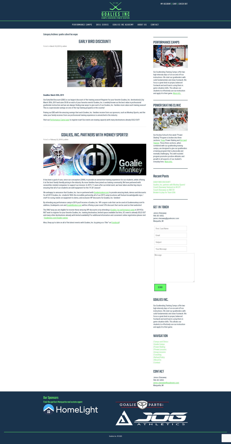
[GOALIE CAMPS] (170, 56)
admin (65, 46)
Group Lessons (159, 352)
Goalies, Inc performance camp (123, 210)
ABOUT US (142, 25)
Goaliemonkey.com (101, 192)
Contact (156, 362)
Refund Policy (159, 357)
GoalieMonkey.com (74, 205)
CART (175, 4)
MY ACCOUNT (166, 4)
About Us (157, 360)
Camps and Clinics (160, 342)
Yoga (163, 140)
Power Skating (159, 347)
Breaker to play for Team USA (164, 192)
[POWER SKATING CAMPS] (170, 119)
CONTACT (155, 25)
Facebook (115, 222)
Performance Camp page (59, 120)
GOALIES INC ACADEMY (123, 25)
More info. (177, 93)
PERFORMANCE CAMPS (82, 25)
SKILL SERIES (102, 25)
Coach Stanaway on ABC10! (163, 190)
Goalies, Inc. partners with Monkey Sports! (94, 135)
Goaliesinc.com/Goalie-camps (56, 218)
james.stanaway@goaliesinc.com (166, 383)
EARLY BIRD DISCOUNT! (95, 41)
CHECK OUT (183, 4)
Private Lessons (159, 349)
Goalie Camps (159, 344)
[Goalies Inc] (115, 10)
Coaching (157, 355)
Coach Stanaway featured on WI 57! (166, 187)
